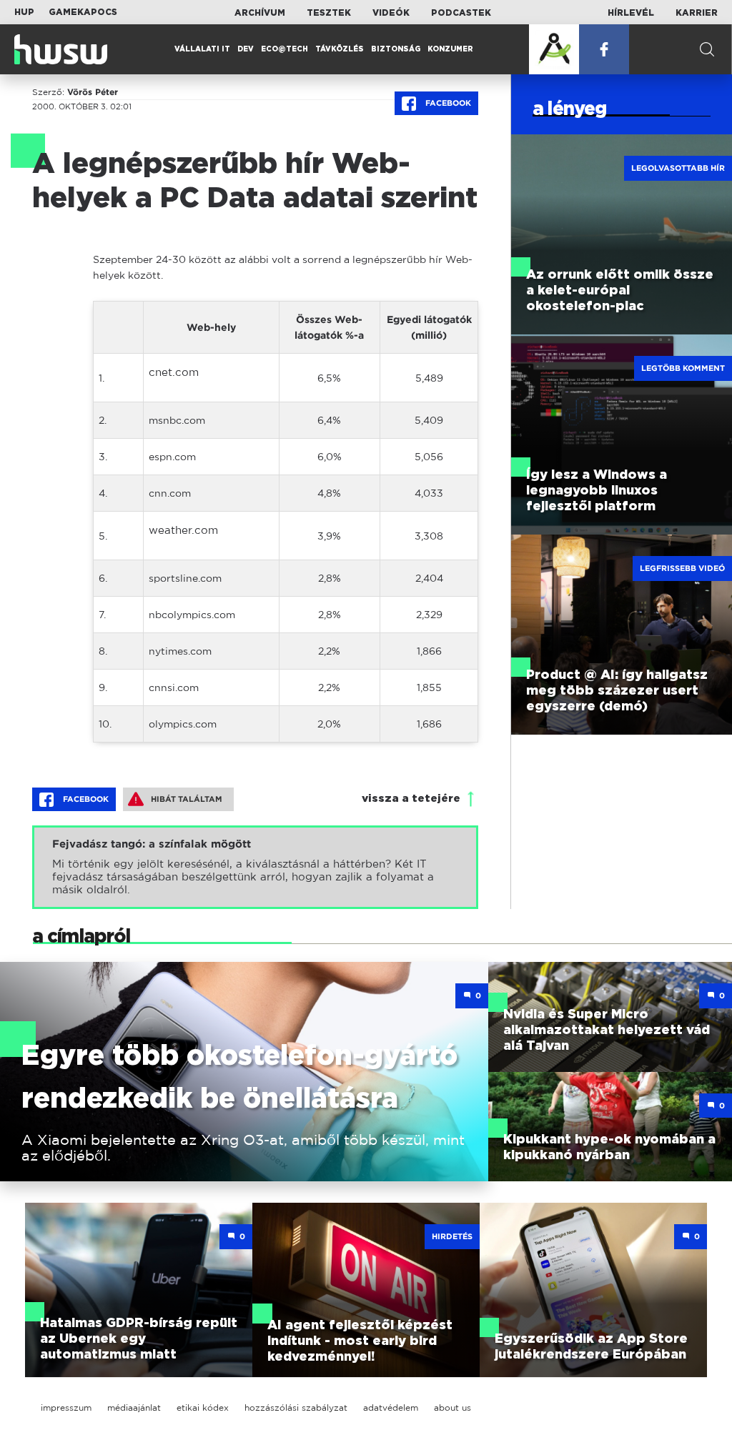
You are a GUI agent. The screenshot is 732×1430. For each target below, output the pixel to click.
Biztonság (395, 49)
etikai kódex (203, 1407)
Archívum (259, 13)
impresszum (66, 1407)
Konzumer (450, 49)
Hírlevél (631, 13)
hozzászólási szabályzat (295, 1407)
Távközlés (339, 49)
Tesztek (329, 13)
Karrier (697, 13)
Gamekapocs (83, 12)
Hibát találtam (186, 799)
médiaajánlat (134, 1407)
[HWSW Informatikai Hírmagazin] (60, 49)
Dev (245, 49)
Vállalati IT (202, 49)
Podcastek (461, 13)
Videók (391, 13)
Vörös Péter (92, 92)
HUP (24, 12)
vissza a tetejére (411, 798)
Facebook (447, 103)
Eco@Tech (284, 49)
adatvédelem (390, 1407)
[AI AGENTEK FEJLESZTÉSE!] (554, 49)
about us (452, 1407)
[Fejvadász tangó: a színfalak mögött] (255, 867)
